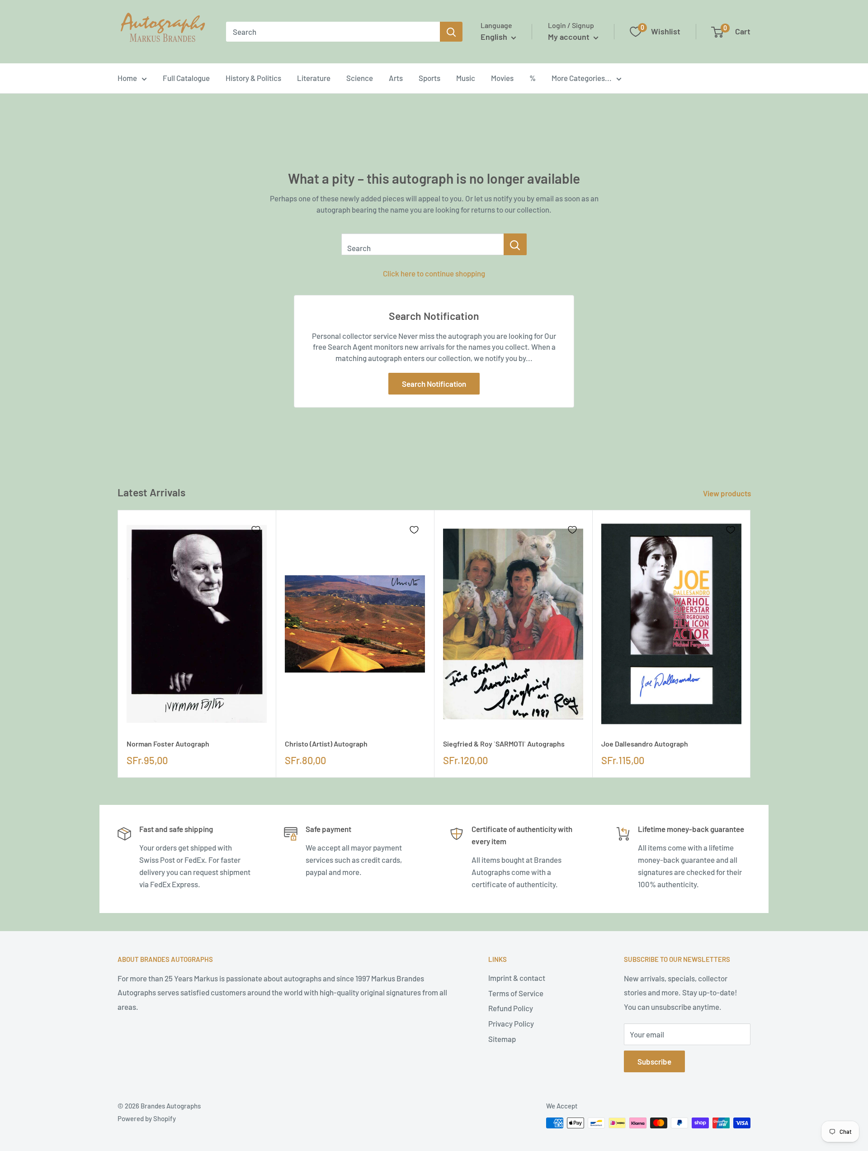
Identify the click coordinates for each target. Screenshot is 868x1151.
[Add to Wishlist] (256, 530)
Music (465, 77)
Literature (313, 77)
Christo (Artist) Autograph (326, 743)
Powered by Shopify (147, 1118)
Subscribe (654, 1061)
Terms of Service (515, 993)
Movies (502, 77)
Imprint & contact (516, 977)
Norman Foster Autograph (168, 743)
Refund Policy (510, 1008)
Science (359, 77)
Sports (429, 77)
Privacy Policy (511, 1023)
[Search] (451, 32)
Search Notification (434, 383)
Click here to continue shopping (434, 273)
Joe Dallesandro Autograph (644, 743)
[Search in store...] (515, 244)
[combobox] (333, 32)
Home (127, 77)
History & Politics (253, 77)
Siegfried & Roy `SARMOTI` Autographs (504, 743)
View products (727, 493)
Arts (396, 77)
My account (569, 37)
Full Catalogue (186, 77)
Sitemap (502, 1038)
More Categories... (582, 77)
